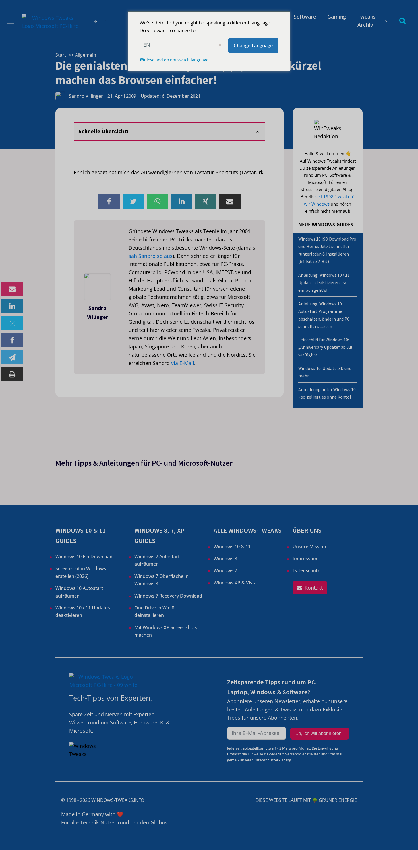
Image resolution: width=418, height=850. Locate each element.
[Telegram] (12, 357)
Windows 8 (225, 558)
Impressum (305, 558)
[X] (12, 323)
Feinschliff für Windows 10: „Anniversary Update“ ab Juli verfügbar (325, 347)
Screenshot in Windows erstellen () (80, 572)
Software (305, 16)
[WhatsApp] (157, 201)
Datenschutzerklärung (272, 760)
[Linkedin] (12, 306)
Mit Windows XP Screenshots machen (165, 631)
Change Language (253, 45)
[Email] (12, 289)
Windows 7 (225, 570)
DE (95, 22)
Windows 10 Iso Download (84, 556)
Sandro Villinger (86, 96)
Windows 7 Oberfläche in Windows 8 (161, 580)
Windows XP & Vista (235, 583)
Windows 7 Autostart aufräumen (157, 560)
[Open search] (402, 20)
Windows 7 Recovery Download (168, 596)
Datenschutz (306, 570)
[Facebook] (12, 340)
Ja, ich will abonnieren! (319, 733)
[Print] (12, 374)
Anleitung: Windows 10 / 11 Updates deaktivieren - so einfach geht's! (324, 282)
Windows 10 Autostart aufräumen (79, 592)
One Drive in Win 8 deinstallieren (154, 611)
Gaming (336, 16)
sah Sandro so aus (151, 255)
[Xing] (205, 201)
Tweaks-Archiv (367, 20)
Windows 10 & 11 (232, 546)
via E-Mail (182, 363)
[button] (310, 587)
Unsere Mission (309, 546)
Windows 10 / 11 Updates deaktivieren (82, 611)
